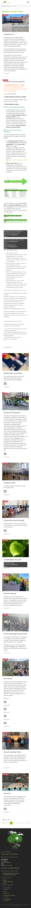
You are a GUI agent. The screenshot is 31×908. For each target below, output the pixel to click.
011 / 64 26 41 (9, 865)
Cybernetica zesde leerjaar (14, 520)
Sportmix (7, 793)
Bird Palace (8, 678)
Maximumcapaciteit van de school (11, 873)
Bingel (4, 880)
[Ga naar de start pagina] (3, 823)
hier (8, 91)
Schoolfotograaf (10, 593)
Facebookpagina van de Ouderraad (9, 854)
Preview (5, 236)
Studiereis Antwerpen (12, 412)
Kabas (4, 883)
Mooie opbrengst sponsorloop (15, 634)
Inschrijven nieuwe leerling (14, 81)
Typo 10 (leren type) (8, 881)
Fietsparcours (9, 34)
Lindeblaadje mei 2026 (12, 560)
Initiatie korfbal (9, 483)
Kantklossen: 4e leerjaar (13, 373)
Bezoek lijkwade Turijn (12, 752)
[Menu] (28, 2)
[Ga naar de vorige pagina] (6, 823)
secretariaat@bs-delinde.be (13, 868)
